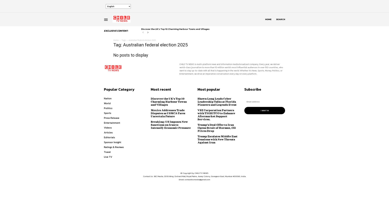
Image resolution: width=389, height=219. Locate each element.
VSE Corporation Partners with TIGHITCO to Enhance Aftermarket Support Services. (216, 115)
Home (116, 40)
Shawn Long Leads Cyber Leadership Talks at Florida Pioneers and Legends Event (217, 101)
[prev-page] (143, 32)
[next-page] (148, 32)
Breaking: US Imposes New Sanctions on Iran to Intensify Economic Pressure (171, 124)
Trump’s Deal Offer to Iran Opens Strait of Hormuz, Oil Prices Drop (217, 127)
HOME (268, 19)
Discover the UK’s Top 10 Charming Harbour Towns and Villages (175, 29)
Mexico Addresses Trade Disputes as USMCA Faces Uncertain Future (168, 113)
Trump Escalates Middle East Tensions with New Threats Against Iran (218, 139)
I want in (265, 110)
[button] (280, 19)
